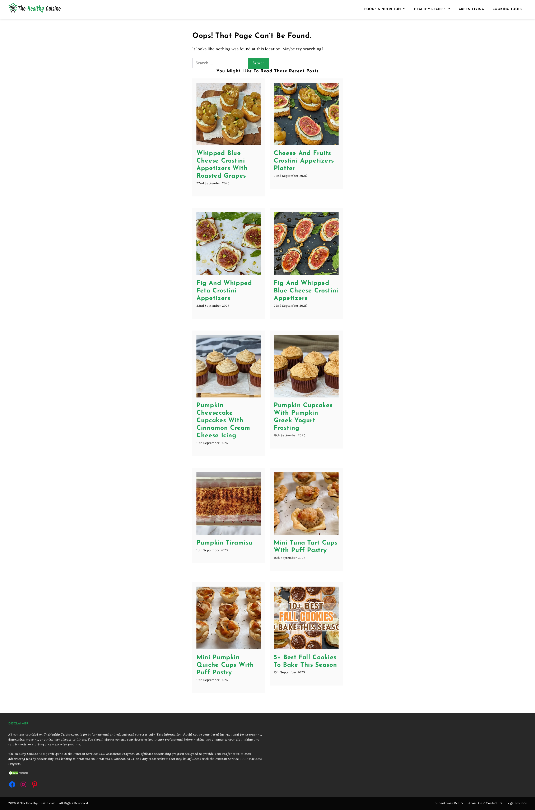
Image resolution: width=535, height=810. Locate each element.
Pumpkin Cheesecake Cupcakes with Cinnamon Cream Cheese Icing (223, 420)
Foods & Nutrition (382, 9)
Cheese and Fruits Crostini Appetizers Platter (304, 161)
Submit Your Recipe (449, 803)
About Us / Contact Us (485, 803)
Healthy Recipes (430, 9)
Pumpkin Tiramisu (224, 543)
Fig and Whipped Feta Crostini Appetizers (224, 291)
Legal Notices (517, 803)
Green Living (471, 9)
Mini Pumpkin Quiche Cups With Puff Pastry (225, 665)
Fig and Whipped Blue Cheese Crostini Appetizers (306, 291)
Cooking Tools (507, 9)
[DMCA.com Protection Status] (18, 774)
